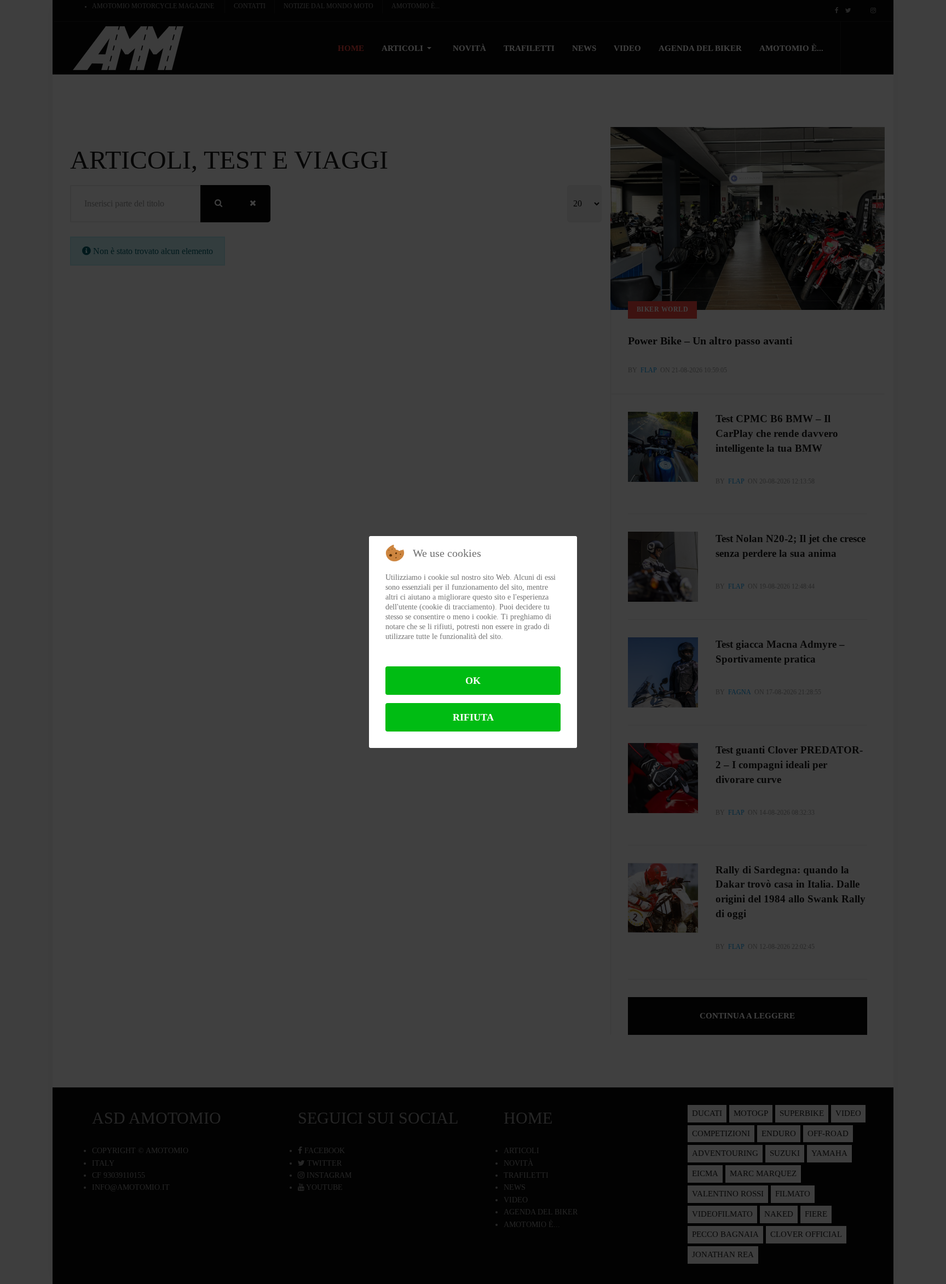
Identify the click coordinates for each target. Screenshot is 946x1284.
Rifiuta (473, 717)
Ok (473, 680)
